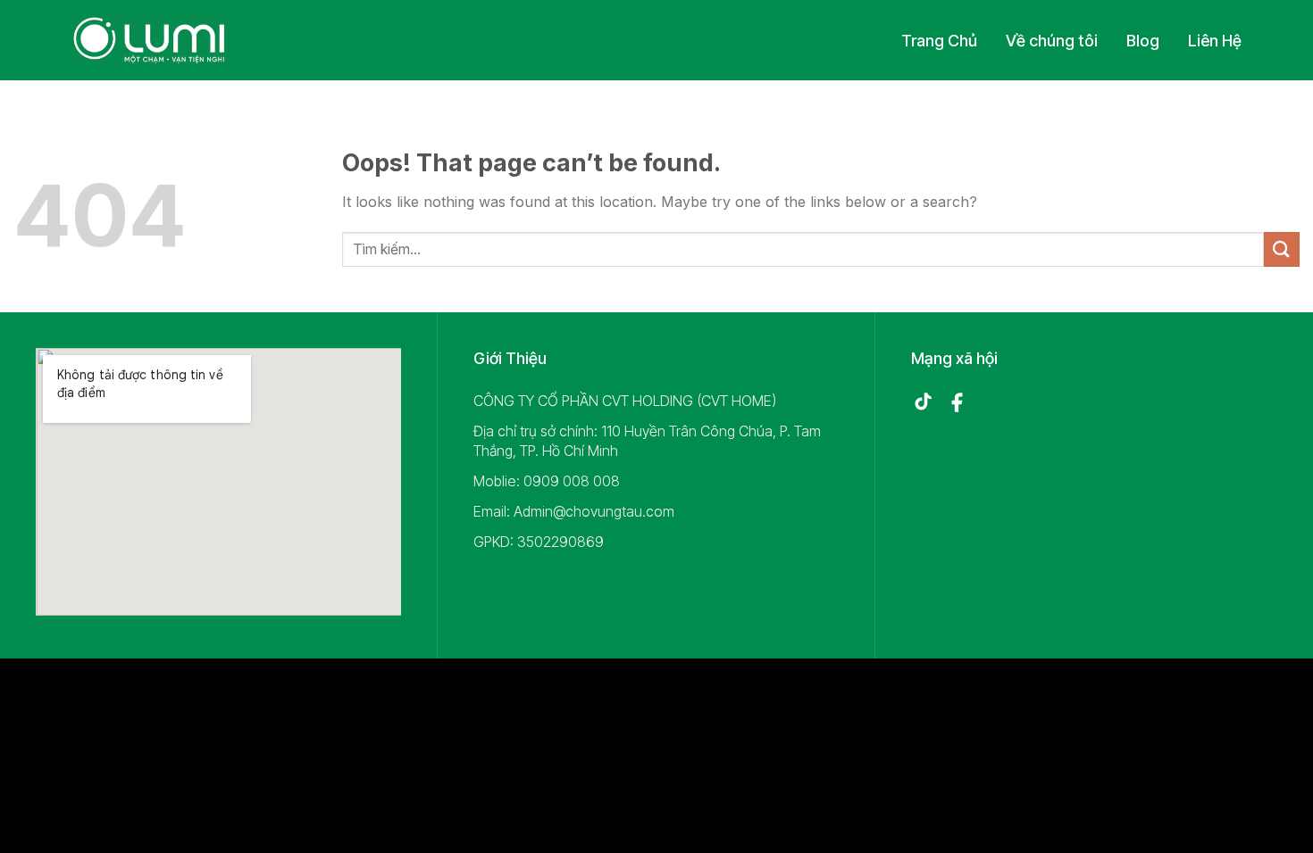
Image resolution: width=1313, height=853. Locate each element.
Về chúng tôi (1052, 40)
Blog (1142, 40)
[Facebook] (956, 402)
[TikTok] (922, 402)
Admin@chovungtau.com (594, 511)
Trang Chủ (939, 40)
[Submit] (1282, 249)
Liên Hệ (1215, 40)
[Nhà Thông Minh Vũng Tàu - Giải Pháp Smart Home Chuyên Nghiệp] (150, 40)
